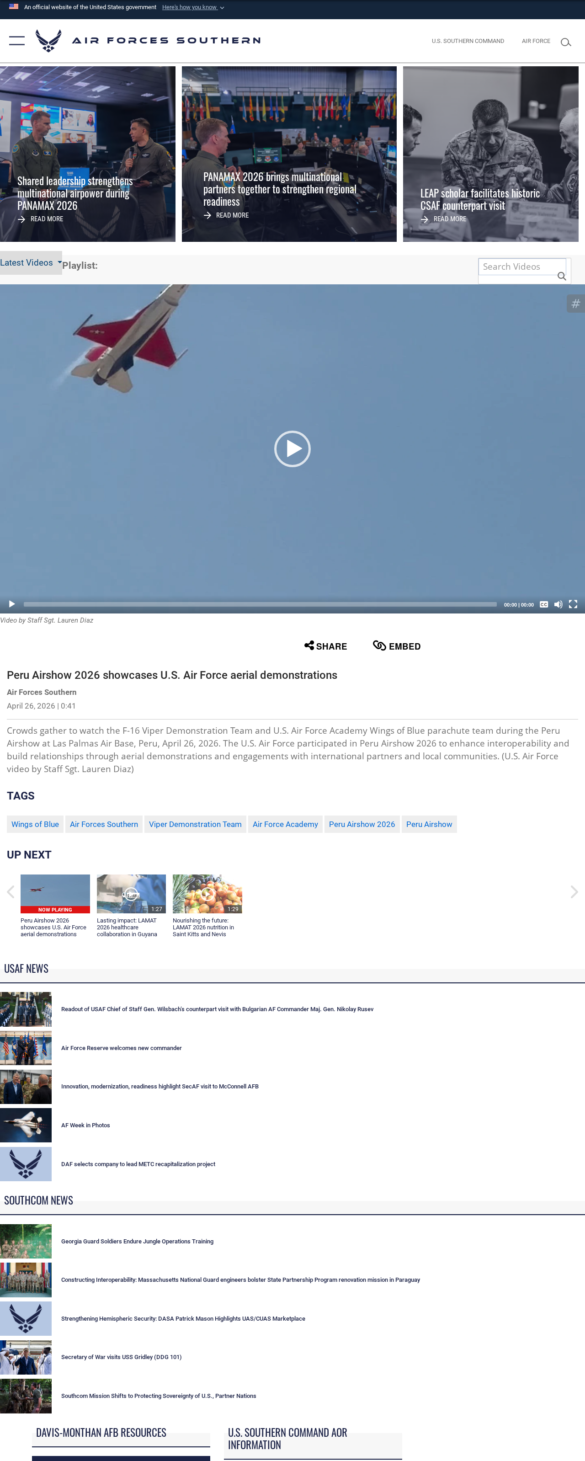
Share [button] (331, 646)
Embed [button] (405, 646)
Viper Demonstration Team (195, 824)
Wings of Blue (35, 824)
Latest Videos (27, 263)
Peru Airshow (429, 824)
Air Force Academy (285, 824)
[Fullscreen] (573, 604)
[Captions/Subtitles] (543, 604)
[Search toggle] (568, 41)
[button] (194, 7)
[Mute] (558, 604)
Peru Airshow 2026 (362, 824)
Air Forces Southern (104, 824)
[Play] (11, 604)
